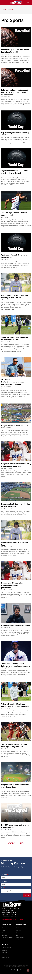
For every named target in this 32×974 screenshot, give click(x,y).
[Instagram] (17, 970)
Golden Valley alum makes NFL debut (16, 626)
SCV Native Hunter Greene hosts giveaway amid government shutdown (13, 381)
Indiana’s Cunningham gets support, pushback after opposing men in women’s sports (14, 92)
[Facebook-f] (11, 970)
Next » (22, 843)
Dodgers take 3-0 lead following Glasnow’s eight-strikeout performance (13, 585)
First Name (4, 874)
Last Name (4, 881)
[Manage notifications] (28, 970)
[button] (4, 2)
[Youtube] (21, 970)
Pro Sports (11, 9)
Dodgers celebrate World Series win (15, 426)
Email (2, 888)
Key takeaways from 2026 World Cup (15, 133)
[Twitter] (14, 970)
